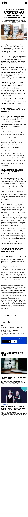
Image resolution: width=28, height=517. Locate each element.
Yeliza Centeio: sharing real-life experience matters (9, 331)
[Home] (5, 2)
